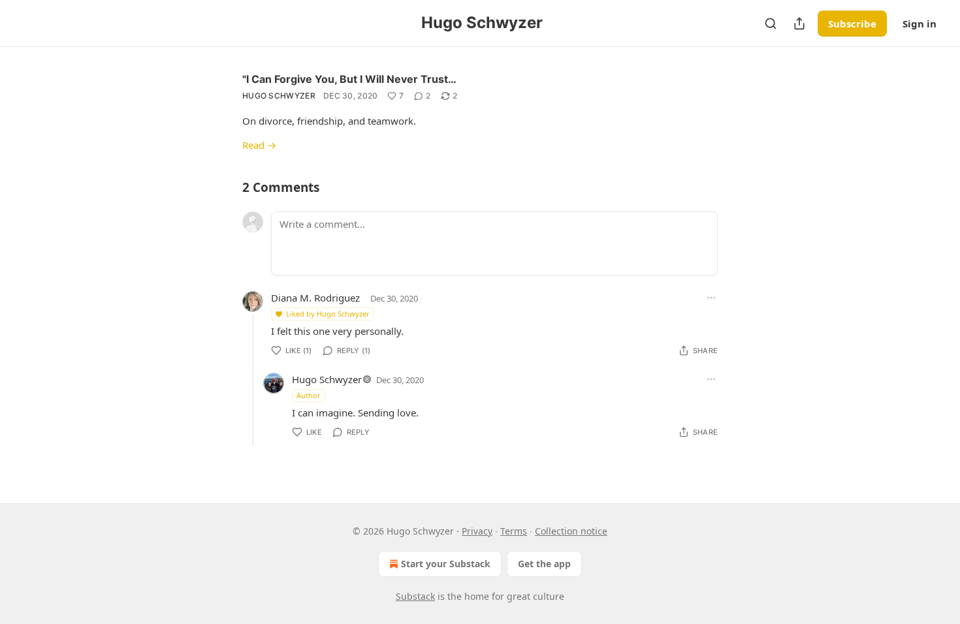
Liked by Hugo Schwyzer (328, 314)
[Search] (771, 23)
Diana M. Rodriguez (315, 297)
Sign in (919, 23)
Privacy (477, 531)
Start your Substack (445, 563)
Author (308, 395)
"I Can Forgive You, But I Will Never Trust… (349, 79)
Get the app (544, 563)
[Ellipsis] (711, 297)
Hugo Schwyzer (278, 96)
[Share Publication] (799, 23)
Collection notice (571, 531)
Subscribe (852, 23)
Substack (415, 596)
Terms (513, 531)
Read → (259, 144)
